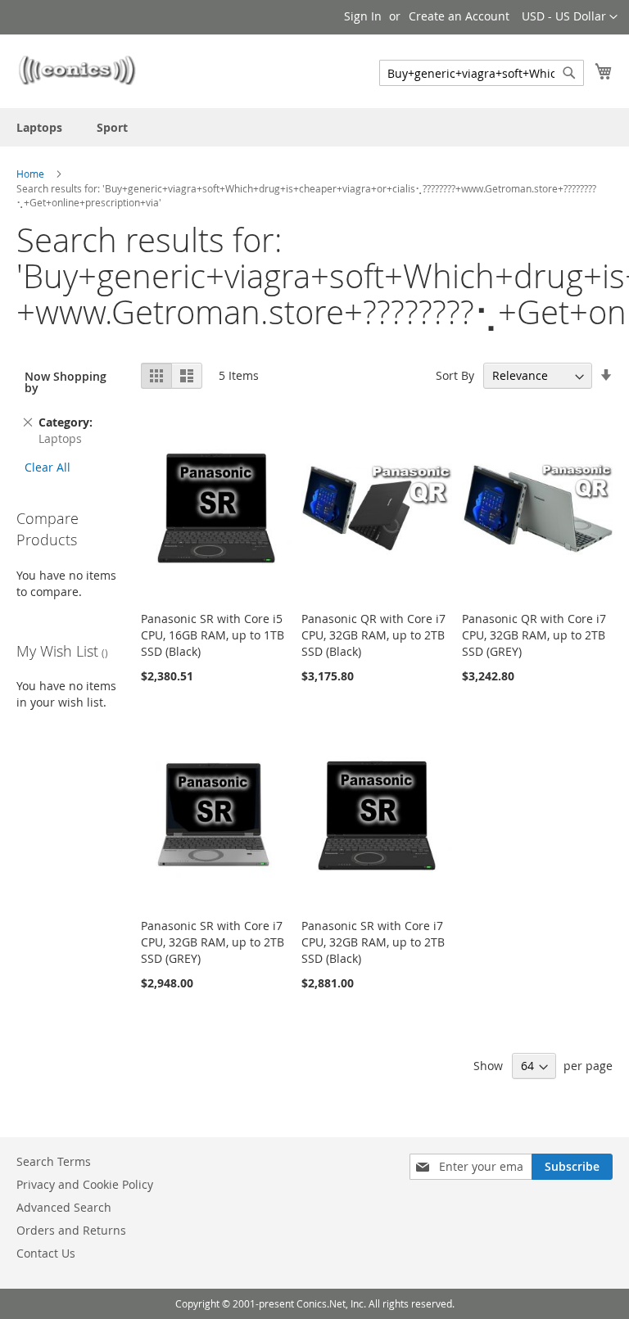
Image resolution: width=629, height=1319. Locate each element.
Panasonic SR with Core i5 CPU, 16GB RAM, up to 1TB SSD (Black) (212, 635)
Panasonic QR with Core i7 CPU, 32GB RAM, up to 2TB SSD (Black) (373, 635)
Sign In (363, 16)
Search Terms (53, 1161)
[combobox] (481, 73)
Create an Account (459, 16)
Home (30, 173)
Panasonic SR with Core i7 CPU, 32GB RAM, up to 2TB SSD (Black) (373, 942)
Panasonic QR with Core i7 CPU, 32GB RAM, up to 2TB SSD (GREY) (534, 635)
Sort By (455, 375)
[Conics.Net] (77, 70)
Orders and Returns (71, 1230)
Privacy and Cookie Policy (84, 1184)
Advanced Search (63, 1207)
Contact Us (45, 1253)
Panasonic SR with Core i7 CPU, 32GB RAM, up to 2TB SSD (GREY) (212, 942)
